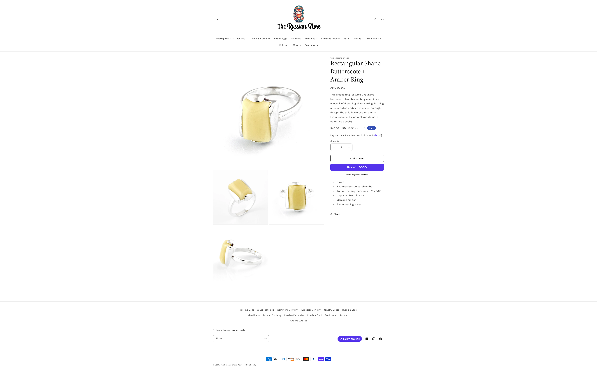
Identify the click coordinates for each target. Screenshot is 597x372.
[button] (216, 18)
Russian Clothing (272, 315)
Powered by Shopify (247, 365)
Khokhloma (254, 315)
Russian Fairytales (294, 315)
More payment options (357, 174)
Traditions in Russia (336, 315)
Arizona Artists (298, 320)
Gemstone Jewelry (287, 309)
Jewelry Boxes (331, 309)
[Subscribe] (265, 338)
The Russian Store (229, 365)
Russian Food (314, 315)
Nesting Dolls (246, 309)
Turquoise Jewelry (311, 309)
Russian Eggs (349, 309)
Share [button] (337, 214)
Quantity (334, 141)
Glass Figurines (265, 309)
